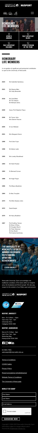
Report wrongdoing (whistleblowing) (14, 373)
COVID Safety (7, 364)
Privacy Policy (7, 368)
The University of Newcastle (11, 381)
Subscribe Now (11, 419)
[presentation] (17, 411)
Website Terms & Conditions (12, 377)
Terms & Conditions (8, 360)
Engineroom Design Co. (17, 428)
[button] (10, 267)
